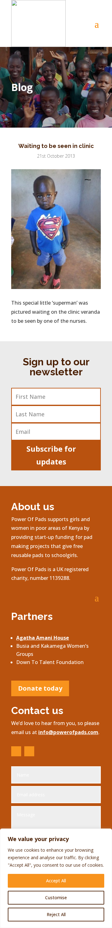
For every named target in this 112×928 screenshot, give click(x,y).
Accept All (56, 881)
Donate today (40, 688)
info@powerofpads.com (68, 732)
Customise (56, 897)
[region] (56, 878)
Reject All (56, 914)
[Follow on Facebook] (16, 751)
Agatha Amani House (42, 637)
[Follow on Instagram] (29, 751)
